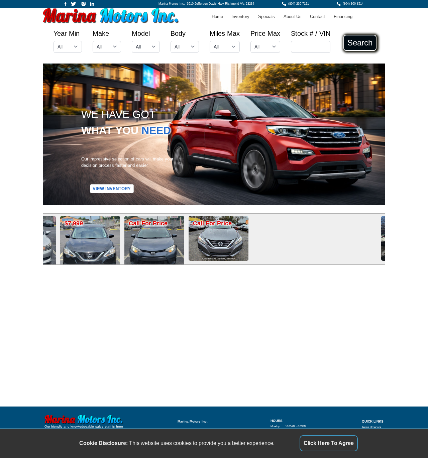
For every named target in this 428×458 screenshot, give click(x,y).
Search (359, 43)
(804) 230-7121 (298, 3)
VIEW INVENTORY (112, 188)
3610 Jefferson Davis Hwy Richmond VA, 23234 (220, 3)
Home (217, 16)
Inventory (240, 16)
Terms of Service (371, 427)
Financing (343, 16)
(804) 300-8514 (353, 3)
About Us (293, 16)
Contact (317, 16)
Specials (266, 16)
